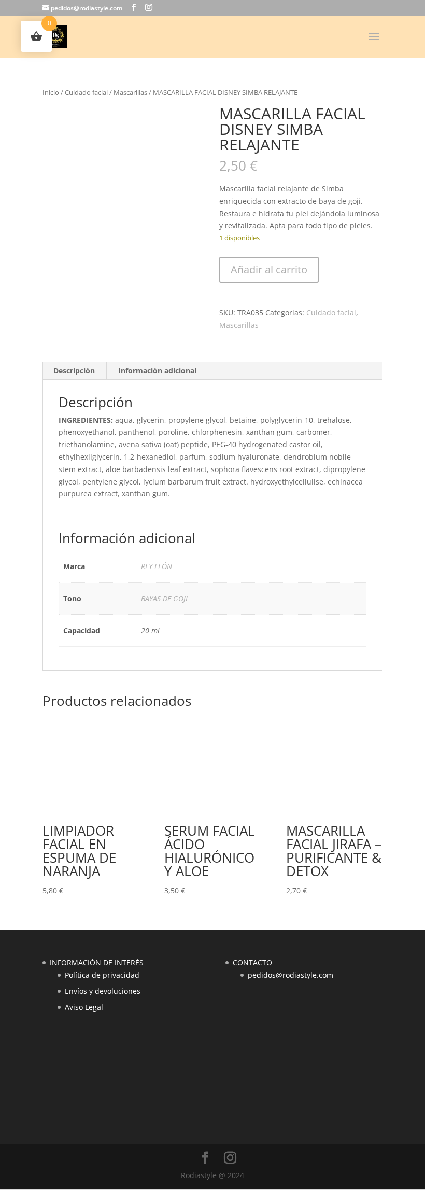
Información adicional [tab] (157, 371)
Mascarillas (130, 92)
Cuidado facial (86, 92)
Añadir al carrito (269, 269)
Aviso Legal (84, 1007)
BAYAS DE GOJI (164, 598)
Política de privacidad (102, 975)
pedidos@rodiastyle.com (290, 975)
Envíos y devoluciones (102, 991)
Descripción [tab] (74, 371)
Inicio (50, 92)
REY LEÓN (156, 566)
